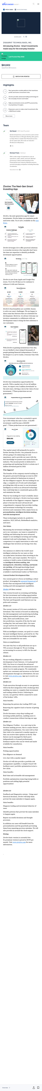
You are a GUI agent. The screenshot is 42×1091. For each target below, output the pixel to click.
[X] (24, 37)
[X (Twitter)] (13, 146)
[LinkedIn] (11, 146)
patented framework (28, 581)
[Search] (33, 4)
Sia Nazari (13, 131)
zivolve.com (17, 37)
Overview (5, 1088)
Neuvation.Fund (14, 170)
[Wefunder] (8, 3)
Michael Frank (14, 153)
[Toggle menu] (38, 4)
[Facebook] (26, 37)
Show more (9, 116)
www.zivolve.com (14, 676)
